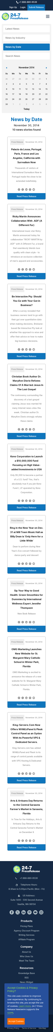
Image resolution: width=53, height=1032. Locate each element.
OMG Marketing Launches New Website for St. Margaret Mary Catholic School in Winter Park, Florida (26, 658)
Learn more (25, 1005)
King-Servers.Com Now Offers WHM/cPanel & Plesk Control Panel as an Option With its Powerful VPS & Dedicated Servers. (26, 733)
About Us (26, 952)
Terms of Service (29, 1028)
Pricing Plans (26, 926)
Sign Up (13, 7)
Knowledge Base (26, 973)
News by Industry (15, 38)
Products (26, 921)
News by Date (13, 47)
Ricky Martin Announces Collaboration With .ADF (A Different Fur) (26, 220)
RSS (27, 978)
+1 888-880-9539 (27, 2)
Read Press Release (26, 196)
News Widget (26, 982)
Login (22, 7)
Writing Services (26, 935)
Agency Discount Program (26, 931)
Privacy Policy (13, 1028)
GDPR (10, 1012)
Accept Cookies (16, 1021)
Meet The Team (26, 961)
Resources (26, 968)
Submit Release (36, 7)
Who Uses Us (26, 957)
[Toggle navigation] (47, 16)
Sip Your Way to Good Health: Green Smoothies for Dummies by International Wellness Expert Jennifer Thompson (26, 599)
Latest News (12, 29)
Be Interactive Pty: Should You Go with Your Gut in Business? (26, 300)
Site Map (42, 1028)
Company (26, 947)
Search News (12, 56)
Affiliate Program (26, 940)
